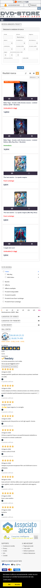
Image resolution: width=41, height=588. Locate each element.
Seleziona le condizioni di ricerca (13, 29)
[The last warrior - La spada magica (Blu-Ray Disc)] (20, 200)
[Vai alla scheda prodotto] (9, 98)
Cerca (19, 67)
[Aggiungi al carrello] (31, 98)
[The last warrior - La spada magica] (20, 165)
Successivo (14, 366)
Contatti (5, 555)
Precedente (5, 366)
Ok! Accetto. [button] (12, 584)
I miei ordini (26, 548)
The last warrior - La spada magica (15, 177)
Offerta (7, 285)
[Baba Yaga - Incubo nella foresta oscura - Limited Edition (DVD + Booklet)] (20, 90)
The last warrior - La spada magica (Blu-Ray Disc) (20, 212)
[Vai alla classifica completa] (39, 316)
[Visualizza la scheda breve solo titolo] (30, 73)
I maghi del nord (9, 248)
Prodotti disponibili (11, 292)
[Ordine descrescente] (25, 73)
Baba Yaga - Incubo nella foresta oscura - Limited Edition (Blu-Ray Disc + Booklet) (20, 141)
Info (4, 553)
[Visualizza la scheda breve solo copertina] (37, 73)
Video (7, 271)
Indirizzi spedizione (28, 551)
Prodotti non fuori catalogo (14, 298)
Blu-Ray (9, 274)
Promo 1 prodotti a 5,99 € (12, 81)
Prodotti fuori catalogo (13, 302)
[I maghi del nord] (20, 236)
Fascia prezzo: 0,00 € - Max (9, 312)
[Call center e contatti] (12, 337)
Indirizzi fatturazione (29, 553)
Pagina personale (28, 546)
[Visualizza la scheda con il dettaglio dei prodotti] (33, 73)
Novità (7, 282)
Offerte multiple (10, 288)
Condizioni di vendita (9, 546)
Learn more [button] (7, 579)
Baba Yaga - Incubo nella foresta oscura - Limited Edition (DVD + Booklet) (20, 103)
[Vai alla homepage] (20, 14)
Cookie (5, 551)
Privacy (5, 548)
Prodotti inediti (10, 295)
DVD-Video (10, 277)
